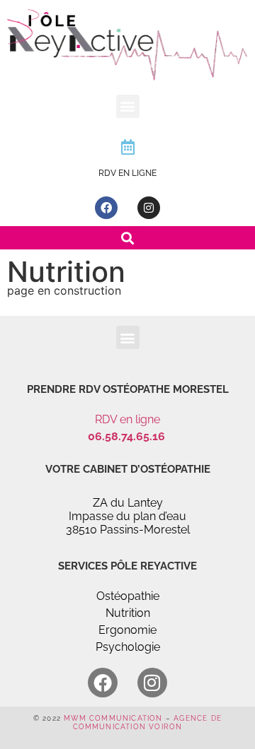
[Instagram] (148, 207)
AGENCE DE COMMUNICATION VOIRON (147, 722)
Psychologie (128, 647)
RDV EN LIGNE (127, 173)
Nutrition (128, 613)
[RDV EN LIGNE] (127, 147)
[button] (128, 106)
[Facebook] (106, 207)
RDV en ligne (127, 419)
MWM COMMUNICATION (113, 718)
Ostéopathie (127, 596)
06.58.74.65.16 (128, 436)
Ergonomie (127, 630)
